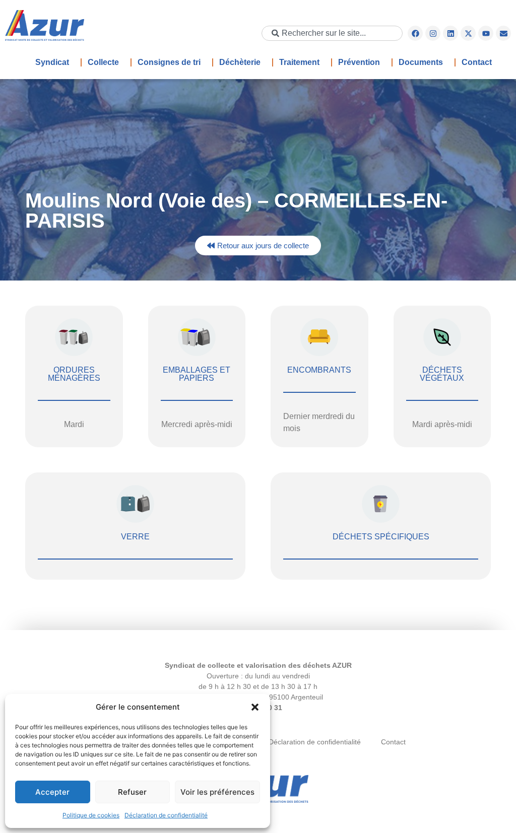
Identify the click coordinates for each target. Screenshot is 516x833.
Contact (477, 62)
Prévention (359, 62)
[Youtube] (485, 33)
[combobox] (332, 33)
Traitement (299, 62)
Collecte (103, 62)
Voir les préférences (217, 792)
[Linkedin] (450, 33)
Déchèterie (240, 62)
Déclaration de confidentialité (166, 815)
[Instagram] (432, 33)
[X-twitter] (468, 33)
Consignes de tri (169, 62)
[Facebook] (415, 33)
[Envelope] (503, 33)
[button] (255, 707)
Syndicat (52, 62)
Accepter (52, 792)
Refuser (132, 792)
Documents (421, 62)
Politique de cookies (90, 815)
